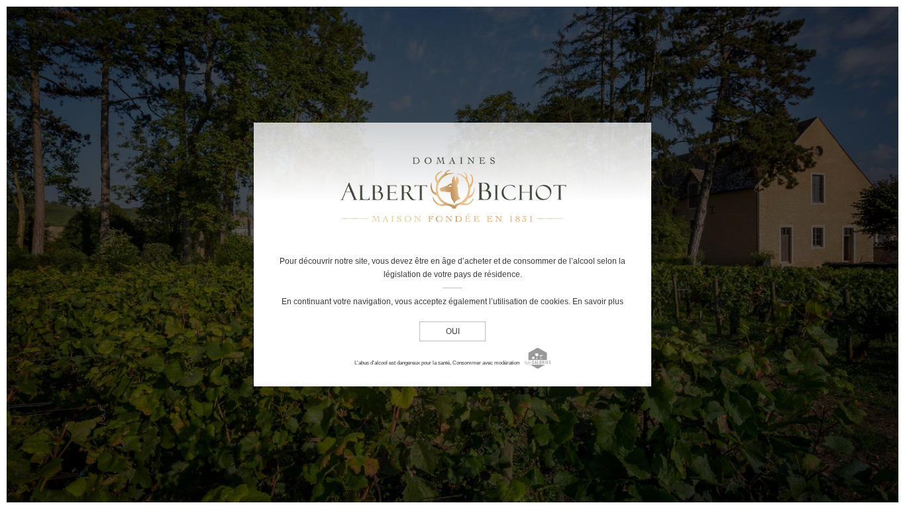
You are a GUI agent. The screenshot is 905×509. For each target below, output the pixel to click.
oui (453, 332)
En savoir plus (597, 301)
